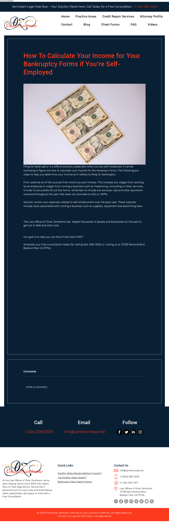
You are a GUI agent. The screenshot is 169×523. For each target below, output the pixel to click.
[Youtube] (147, 501)
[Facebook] (119, 432)
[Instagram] (140, 432)
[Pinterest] (136, 501)
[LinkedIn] (133, 432)
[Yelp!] (152, 501)
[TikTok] (141, 501)
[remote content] (84, 303)
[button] (152, 16)
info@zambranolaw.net (84, 431)
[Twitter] (126, 432)
